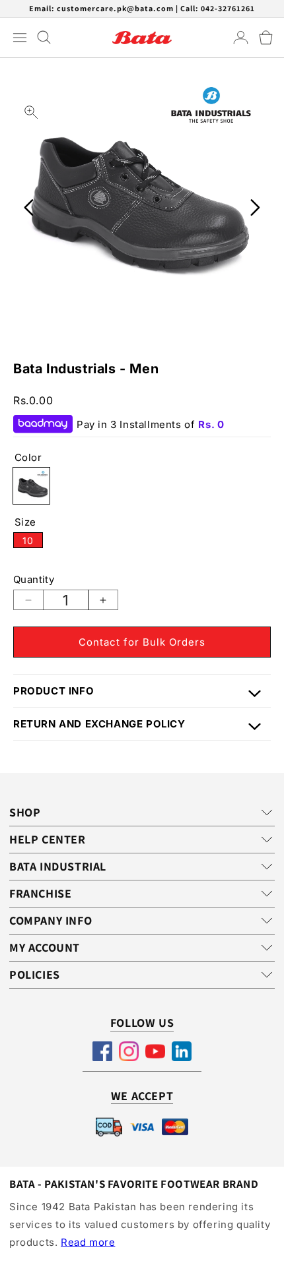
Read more (88, 1242)
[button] (265, 38)
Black (31, 486)
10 (32, 541)
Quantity (33, 579)
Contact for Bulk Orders (142, 642)
